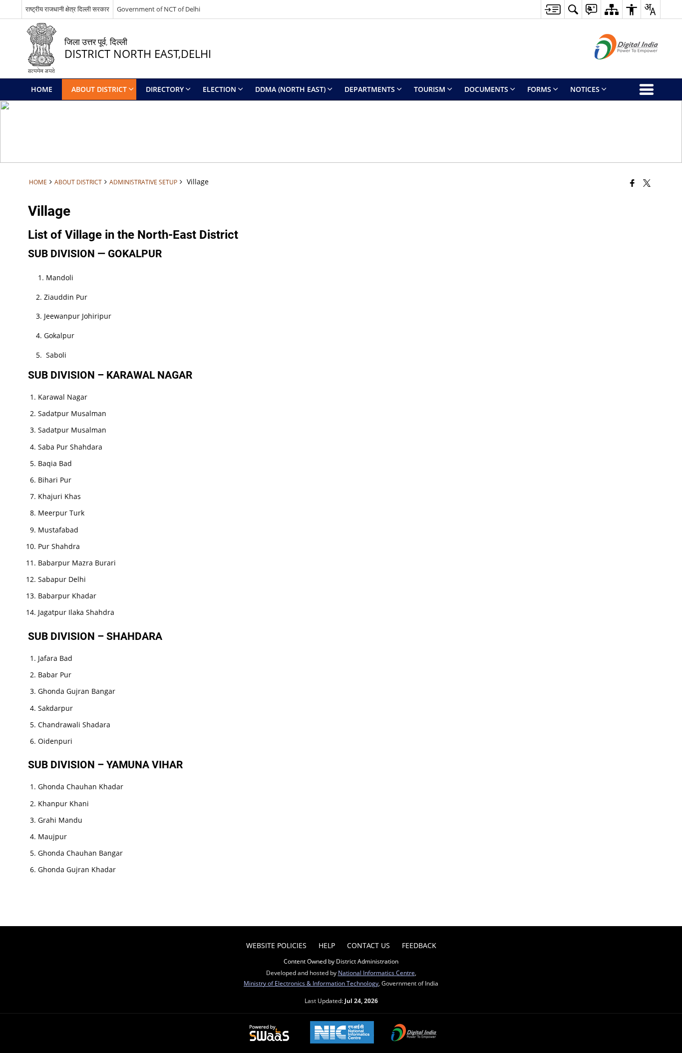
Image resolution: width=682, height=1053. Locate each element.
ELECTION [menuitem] (219, 89)
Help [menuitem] (327, 945)
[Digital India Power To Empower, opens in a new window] (413, 1033)
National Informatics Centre (376, 973)
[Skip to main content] (552, 9)
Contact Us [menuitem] (368, 945)
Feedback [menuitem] (419, 945)
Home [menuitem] (41, 89)
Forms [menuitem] (539, 89)
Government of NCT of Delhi (158, 8)
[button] (573, 9)
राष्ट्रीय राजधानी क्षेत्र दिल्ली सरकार (67, 8)
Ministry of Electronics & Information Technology (311, 983)
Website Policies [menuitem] (276, 945)
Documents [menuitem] (486, 89)
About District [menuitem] (99, 89)
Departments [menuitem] (369, 89)
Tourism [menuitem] (429, 89)
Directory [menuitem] (165, 89)
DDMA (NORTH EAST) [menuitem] (290, 89)
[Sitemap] (611, 9)
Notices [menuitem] (585, 89)
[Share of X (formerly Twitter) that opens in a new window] (647, 183)
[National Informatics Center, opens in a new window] (342, 1033)
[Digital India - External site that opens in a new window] (614, 67)
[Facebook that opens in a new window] (632, 183)
